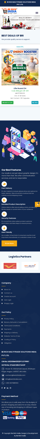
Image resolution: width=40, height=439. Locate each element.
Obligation (7, 343)
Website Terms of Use (12, 336)
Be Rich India (16, 433)
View (36, 102)
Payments (7, 329)
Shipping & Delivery (11, 333)
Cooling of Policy (10, 340)
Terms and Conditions (12, 326)
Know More (9, 243)
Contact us (8, 293)
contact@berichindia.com (15, 375)
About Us (7, 289)
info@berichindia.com (13, 379)
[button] (36, 12)
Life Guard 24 (20, 88)
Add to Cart (8, 102)
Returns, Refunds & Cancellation (15, 322)
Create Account (10, 296)
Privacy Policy (9, 319)
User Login (7, 300)
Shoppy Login (9, 303)
